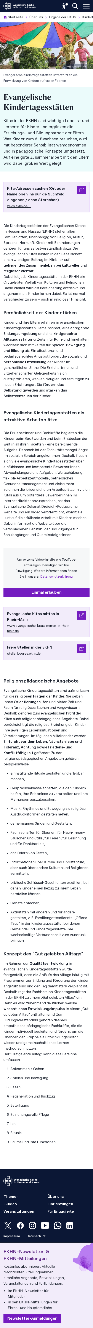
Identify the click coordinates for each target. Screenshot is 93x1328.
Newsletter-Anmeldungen (32, 1318)
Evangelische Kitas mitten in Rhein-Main (33, 616)
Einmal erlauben (46, 592)
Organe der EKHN (62, 17)
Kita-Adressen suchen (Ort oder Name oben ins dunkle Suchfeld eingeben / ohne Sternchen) (36, 194)
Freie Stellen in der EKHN (29, 647)
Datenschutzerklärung (56, 576)
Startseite (15, 17)
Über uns (36, 17)
